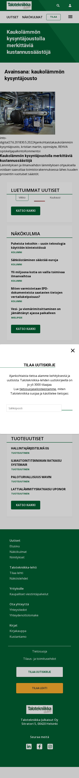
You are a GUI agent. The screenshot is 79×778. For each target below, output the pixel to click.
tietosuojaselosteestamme (37, 389)
